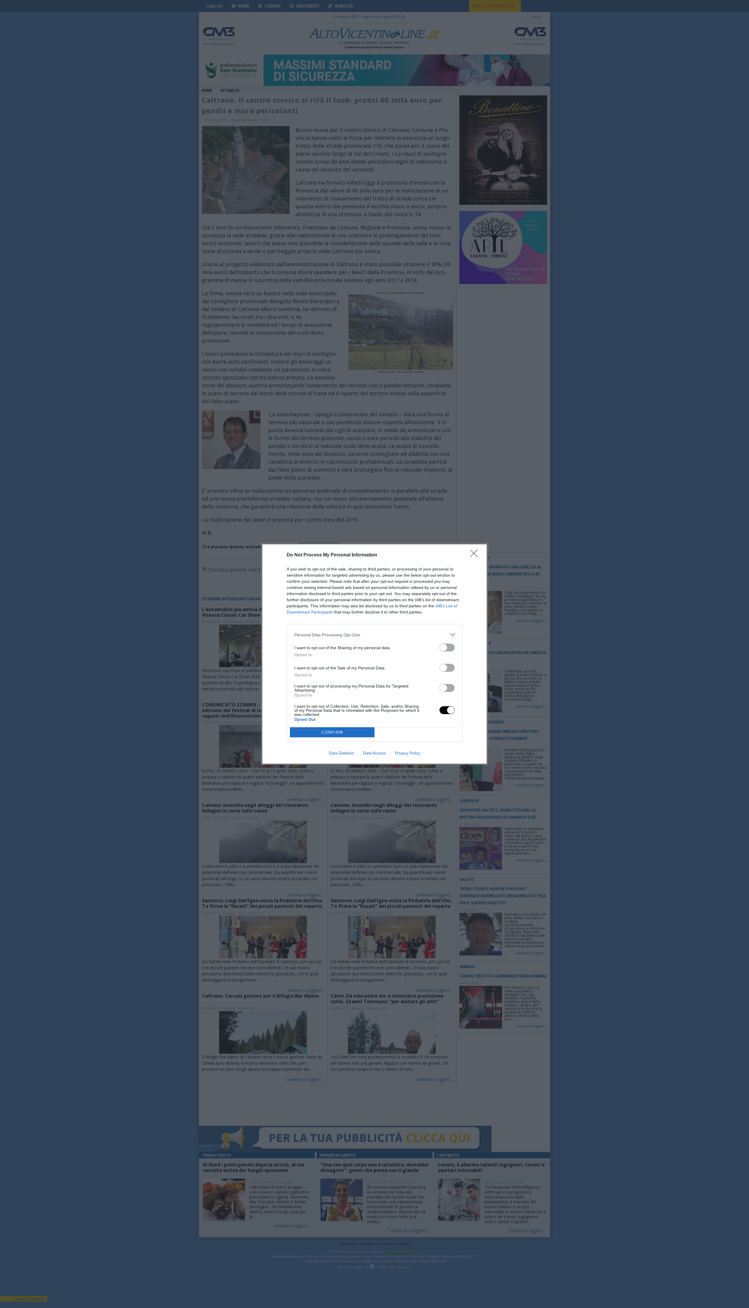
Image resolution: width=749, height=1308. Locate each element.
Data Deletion (341, 753)
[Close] (475, 555)
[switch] (447, 648)
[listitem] (374, 635)
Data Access (374, 753)
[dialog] (374, 654)
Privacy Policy (407, 753)
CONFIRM (332, 732)
